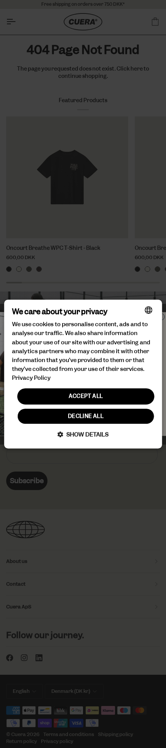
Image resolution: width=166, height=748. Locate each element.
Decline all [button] (85, 416)
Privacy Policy (31, 378)
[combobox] (148, 310)
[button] (83, 434)
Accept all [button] (86, 396)
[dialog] (83, 374)
